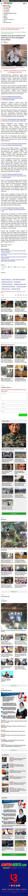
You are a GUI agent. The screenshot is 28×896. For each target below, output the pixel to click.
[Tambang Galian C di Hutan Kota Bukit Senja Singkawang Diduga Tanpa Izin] (20, 455)
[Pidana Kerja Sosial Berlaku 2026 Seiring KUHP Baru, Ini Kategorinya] (21, 649)
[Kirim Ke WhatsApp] (26, 295)
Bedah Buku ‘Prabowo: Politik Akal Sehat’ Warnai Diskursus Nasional (13, 631)
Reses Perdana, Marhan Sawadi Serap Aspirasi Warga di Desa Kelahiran (13, 736)
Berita (11, 32)
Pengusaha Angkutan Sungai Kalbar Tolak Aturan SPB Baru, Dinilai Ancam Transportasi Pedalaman (20, 496)
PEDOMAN (17, 889)
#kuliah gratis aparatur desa (7, 281)
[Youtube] (14, 885)
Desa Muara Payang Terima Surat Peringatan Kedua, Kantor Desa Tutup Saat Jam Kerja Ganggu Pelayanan (14, 175)
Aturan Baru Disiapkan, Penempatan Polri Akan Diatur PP (6, 680)
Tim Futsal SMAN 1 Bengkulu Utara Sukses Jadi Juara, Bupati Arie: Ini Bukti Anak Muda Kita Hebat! (17, 790)
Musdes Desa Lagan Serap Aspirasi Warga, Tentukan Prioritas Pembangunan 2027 (7, 586)
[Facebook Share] (16, 295)
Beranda (3, 28)
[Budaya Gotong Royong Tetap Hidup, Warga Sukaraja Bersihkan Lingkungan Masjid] (7, 317)
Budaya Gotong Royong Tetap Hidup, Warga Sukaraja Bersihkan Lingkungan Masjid (14, 257)
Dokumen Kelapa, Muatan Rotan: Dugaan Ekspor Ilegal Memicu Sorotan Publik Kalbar (20, 484)
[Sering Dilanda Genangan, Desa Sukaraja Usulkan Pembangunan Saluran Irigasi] (21, 304)
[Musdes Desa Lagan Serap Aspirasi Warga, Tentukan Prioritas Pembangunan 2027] (7, 580)
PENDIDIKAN (10, 33)
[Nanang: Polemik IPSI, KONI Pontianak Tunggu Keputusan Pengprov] (5, 772)
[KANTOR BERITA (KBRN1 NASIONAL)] (8, 3)
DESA (18, 32)
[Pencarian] (26, 3)
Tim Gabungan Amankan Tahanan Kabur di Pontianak (7, 472)
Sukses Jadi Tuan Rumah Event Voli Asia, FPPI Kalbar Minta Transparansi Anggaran (13, 251)
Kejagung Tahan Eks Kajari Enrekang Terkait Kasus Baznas (6, 667)
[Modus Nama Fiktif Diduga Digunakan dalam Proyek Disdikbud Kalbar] (7, 455)
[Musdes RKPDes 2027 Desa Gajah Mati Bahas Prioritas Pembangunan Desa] (7, 331)
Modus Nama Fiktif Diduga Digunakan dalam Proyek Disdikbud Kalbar (7, 460)
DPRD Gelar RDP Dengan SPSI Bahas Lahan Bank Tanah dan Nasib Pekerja (13, 727)
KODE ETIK (23, 889)
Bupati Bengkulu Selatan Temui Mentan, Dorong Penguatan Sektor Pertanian (20, 667)
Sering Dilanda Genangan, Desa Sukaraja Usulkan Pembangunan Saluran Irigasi (14, 254)
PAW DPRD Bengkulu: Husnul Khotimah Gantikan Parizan (13, 731)
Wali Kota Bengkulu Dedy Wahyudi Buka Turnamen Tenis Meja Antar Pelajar (17, 783)
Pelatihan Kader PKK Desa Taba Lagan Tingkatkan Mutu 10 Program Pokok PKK (21, 336)
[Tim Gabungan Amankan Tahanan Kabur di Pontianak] (7, 467)
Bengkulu (3, 78)
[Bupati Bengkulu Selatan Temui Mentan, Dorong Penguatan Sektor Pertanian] (21, 661)
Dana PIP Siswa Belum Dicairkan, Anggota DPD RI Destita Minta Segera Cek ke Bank (14, 722)
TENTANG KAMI (10, 889)
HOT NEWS (22, 32)
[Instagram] (12, 885)
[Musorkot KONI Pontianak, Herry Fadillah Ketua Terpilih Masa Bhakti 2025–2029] (5, 765)
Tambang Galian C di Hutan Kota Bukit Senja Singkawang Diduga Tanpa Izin (20, 460)
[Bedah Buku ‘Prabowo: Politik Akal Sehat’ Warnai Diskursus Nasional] (14, 616)
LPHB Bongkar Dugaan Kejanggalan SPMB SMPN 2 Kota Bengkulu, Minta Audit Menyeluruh (12, 260)
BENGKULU (3, 32)
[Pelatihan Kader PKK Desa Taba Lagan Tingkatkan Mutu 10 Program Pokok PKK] (21, 331)
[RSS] (19, 885)
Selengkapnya (13, 513)
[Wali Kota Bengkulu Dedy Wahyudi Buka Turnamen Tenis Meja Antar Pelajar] (5, 783)
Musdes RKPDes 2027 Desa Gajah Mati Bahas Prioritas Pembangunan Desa (6, 336)
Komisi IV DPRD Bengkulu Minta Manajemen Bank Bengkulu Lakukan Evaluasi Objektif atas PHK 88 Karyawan (13, 746)
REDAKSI (4, 889)
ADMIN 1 (5, 41)
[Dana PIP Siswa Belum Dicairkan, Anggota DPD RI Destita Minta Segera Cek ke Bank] (14, 705)
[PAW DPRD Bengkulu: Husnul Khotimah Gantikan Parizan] (7, 843)
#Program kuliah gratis (21, 286)
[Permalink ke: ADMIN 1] (2, 42)
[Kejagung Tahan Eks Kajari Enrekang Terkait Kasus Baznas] (7, 661)
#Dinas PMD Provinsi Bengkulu (19, 279)
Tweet (23, 266)
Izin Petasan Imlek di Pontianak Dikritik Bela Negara (19, 472)
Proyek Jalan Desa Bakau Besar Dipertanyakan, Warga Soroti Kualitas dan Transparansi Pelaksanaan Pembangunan (7, 484)
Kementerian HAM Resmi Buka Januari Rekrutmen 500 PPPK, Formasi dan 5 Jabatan (7, 508)
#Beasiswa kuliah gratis (6, 279)
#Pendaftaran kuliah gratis (7, 284)
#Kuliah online (17, 281)
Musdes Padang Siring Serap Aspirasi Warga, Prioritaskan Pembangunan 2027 (20, 586)
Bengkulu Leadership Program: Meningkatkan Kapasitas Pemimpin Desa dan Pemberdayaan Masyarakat (12, 98)
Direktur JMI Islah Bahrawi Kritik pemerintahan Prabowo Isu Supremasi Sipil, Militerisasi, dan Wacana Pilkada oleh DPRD (7, 655)
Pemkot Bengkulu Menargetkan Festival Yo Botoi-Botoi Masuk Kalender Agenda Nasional (6, 643)
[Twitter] (9, 885)
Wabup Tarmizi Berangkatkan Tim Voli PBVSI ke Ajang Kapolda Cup (17, 778)
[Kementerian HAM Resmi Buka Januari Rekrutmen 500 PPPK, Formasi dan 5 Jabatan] (7, 502)
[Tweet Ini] (18, 295)
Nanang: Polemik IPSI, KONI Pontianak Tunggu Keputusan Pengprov (17, 772)
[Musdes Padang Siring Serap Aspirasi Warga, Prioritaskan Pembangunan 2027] (21, 580)
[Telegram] (17, 886)
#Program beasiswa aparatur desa (8, 286)
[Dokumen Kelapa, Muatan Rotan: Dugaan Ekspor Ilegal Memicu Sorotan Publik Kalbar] (20, 479)
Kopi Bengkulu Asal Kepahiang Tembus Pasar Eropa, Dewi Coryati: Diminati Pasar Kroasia (12, 741)
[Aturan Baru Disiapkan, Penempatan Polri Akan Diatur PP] (7, 674)
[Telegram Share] (23, 295)
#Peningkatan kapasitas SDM (20, 284)
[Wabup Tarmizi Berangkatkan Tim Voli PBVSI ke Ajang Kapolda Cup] (5, 778)
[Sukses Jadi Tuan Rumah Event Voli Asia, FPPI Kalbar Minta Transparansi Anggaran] (7, 304)
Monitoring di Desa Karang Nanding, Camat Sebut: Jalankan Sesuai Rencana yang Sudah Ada (13, 209)
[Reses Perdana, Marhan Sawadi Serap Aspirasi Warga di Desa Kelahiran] (20, 843)
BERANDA (8, 32)
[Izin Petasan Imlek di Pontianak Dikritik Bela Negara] (20, 467)
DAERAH (15, 32)
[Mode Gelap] (24, 3)
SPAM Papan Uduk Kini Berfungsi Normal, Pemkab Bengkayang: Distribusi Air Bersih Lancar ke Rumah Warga (7, 496)
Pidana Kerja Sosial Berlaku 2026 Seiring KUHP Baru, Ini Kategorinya (20, 655)
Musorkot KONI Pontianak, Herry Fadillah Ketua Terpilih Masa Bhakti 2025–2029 (16, 766)
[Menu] (2, 3)
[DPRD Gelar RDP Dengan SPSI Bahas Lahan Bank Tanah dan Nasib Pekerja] (20, 831)
